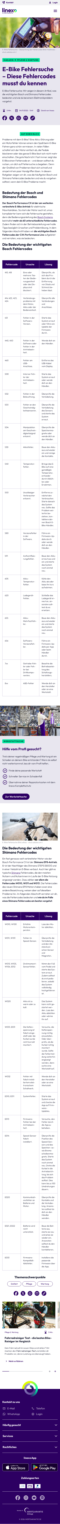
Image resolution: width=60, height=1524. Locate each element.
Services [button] (8, 1436)
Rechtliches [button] (9, 1447)
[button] (7, 2)
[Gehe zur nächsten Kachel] (55, 1371)
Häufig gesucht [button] (12, 1425)
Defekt (14, 1284)
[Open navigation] (55, 11)
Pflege (29, 1284)
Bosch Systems (45, 217)
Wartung (45, 1284)
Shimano (15, 872)
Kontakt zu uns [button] (11, 1402)
